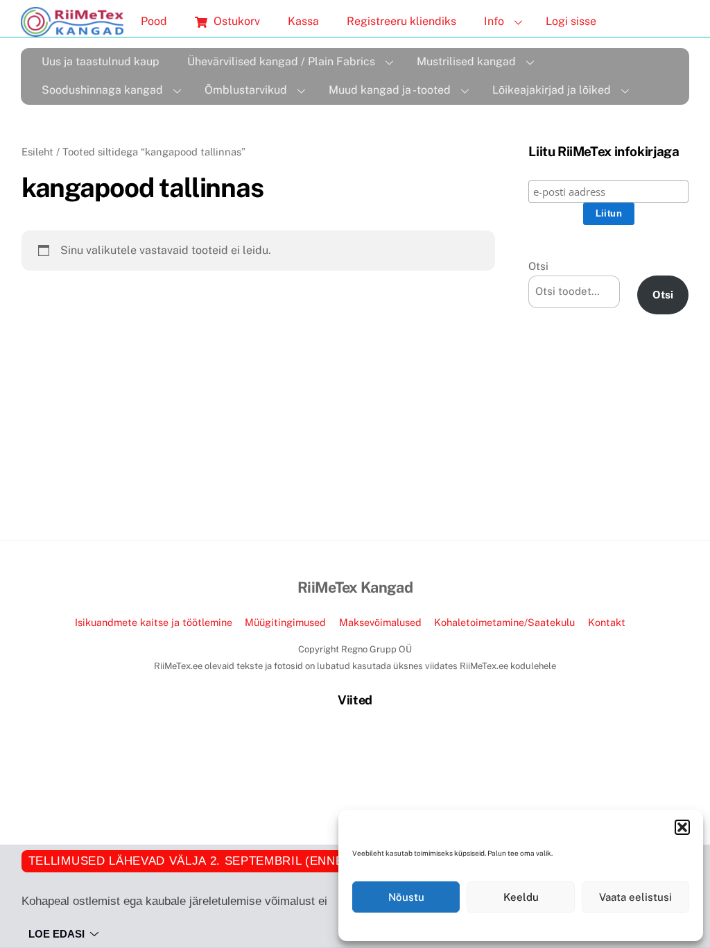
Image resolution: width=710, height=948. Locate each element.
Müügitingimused (285, 622)
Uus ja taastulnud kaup (100, 61)
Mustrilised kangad (466, 61)
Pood (154, 21)
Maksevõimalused (380, 622)
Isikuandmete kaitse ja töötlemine (153, 622)
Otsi (538, 266)
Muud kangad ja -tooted (390, 89)
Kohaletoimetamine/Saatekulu (504, 622)
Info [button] (494, 21)
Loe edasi (56, 934)
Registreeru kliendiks (401, 21)
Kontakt (606, 622)
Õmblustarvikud (246, 89)
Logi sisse (571, 21)
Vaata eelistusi (635, 897)
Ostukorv (235, 21)
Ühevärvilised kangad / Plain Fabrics (281, 61)
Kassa (303, 21)
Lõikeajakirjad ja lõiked (551, 89)
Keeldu (521, 897)
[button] (682, 827)
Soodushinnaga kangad (102, 89)
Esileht (37, 152)
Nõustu (406, 897)
